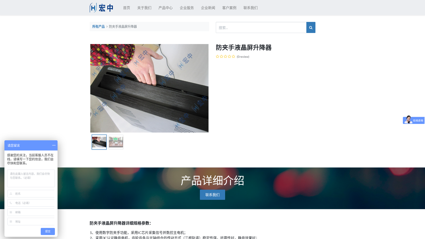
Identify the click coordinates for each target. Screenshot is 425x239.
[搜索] (310, 27)
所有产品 (98, 26)
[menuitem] (127, 7)
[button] (99, 88)
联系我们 (212, 195)
